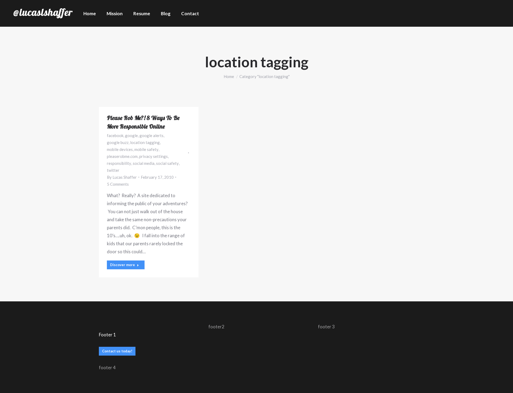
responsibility (119, 163)
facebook (115, 135)
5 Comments (118, 184)
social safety (167, 163)
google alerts (151, 135)
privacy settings (153, 156)
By (122, 177)
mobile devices (120, 149)
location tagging (145, 142)
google (131, 135)
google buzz (118, 142)
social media (143, 163)
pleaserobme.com (122, 156)
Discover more (122, 265)
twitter (113, 170)
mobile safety (146, 149)
